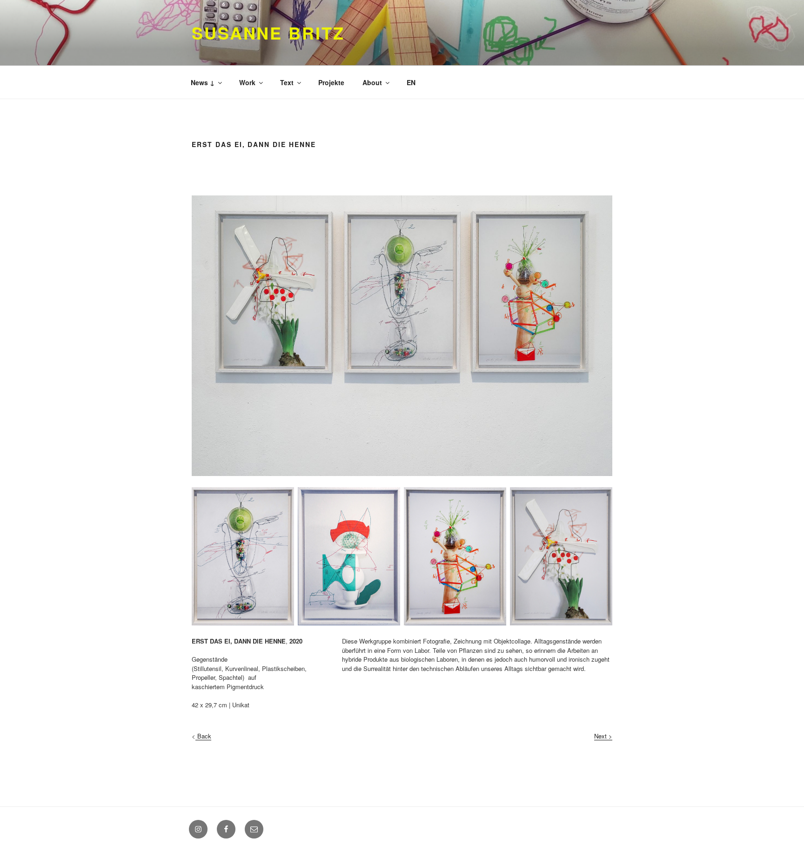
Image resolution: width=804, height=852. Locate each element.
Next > (603, 735)
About (372, 82)
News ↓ (202, 82)
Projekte (331, 82)
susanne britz (268, 32)
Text (287, 82)
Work (247, 82)
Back (203, 735)
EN (411, 82)
